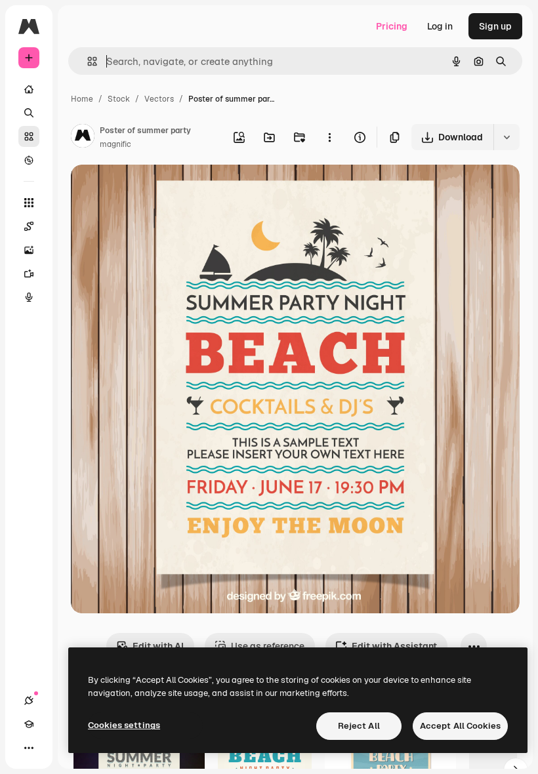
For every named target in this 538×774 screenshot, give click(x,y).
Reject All (359, 725)
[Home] (28, 89)
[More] (28, 747)
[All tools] (28, 202)
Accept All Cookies (460, 725)
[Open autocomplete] (87, 61)
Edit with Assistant (394, 646)
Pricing (391, 26)
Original (154, 190)
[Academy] (28, 724)
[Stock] (28, 136)
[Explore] (28, 160)
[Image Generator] (28, 249)
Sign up (495, 26)
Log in (440, 26)
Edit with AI (158, 646)
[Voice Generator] (28, 297)
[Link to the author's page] (82, 138)
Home (82, 99)
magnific (115, 144)
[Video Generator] (28, 273)
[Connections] (28, 700)
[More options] (329, 137)
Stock (119, 99)
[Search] (28, 112)
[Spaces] (28, 226)
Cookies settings (124, 725)
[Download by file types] (506, 137)
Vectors (159, 99)
